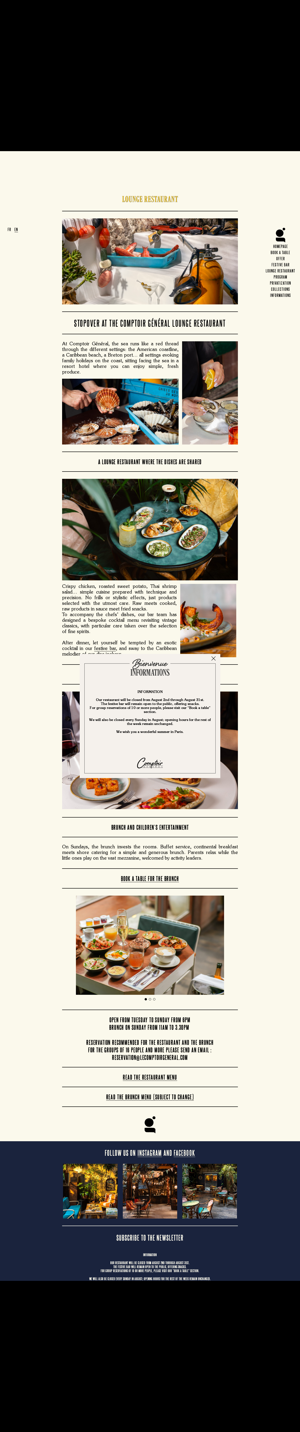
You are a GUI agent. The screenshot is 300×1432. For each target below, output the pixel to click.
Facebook (184, 1152)
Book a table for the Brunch (150, 878)
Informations (280, 295)
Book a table (280, 252)
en (16, 229)
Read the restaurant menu (150, 1077)
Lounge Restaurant (280, 270)
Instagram (150, 1152)
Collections (280, 288)
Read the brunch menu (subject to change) (150, 1096)
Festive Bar (281, 264)
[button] (146, 999)
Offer (280, 258)
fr (9, 229)
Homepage (280, 246)
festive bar (105, 648)
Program (280, 276)
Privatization (280, 282)
